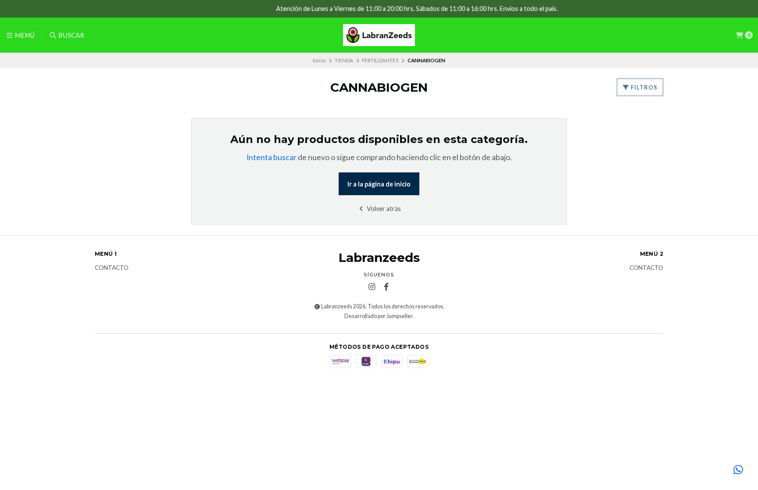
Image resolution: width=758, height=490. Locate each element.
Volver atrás (383, 208)
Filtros (643, 87)
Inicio (319, 60)
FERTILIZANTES (380, 60)
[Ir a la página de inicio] (379, 35)
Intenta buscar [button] (272, 157)
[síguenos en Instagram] (372, 287)
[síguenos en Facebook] (386, 287)
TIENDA (344, 60)
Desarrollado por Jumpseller (378, 316)
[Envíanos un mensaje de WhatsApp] (738, 470)
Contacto (112, 268)
